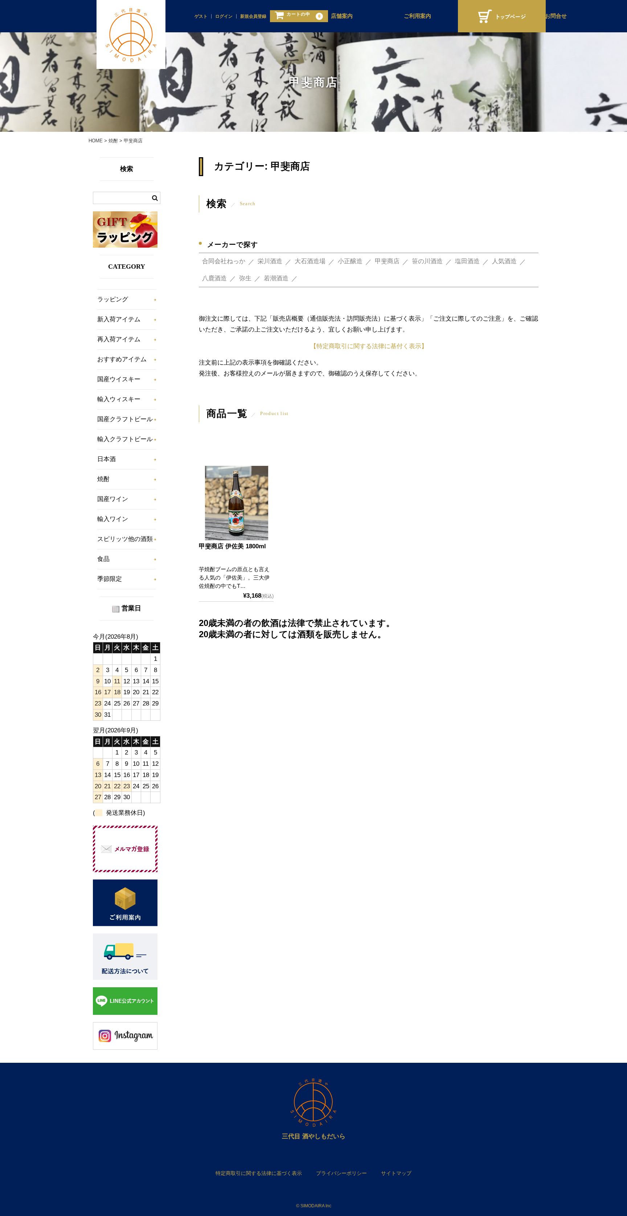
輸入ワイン (112, 519)
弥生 (245, 278)
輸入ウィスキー (118, 399)
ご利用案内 (417, 16)
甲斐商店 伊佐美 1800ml (232, 546)
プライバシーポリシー (341, 1173)
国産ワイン (112, 499)
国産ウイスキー (118, 379)
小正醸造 (350, 261)
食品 (103, 559)
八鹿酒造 (214, 278)
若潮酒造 (276, 278)
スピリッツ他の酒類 (125, 539)
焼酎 (103, 479)
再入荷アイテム (118, 339)
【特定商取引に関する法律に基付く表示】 (368, 346)
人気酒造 (504, 261)
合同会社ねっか (223, 261)
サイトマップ (396, 1173)
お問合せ (556, 16)
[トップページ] (502, 16)
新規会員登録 (253, 16)
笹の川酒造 (427, 261)
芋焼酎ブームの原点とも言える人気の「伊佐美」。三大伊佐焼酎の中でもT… (234, 577)
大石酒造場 (310, 261)
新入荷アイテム (118, 319)
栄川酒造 (270, 261)
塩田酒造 (467, 261)
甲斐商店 (387, 261)
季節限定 (109, 579)
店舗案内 (342, 16)
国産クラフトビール (125, 419)
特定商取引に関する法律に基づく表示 (259, 1173)
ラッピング (112, 299)
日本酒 (106, 459)
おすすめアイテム (122, 359)
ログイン (224, 16)
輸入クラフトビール (125, 439)
